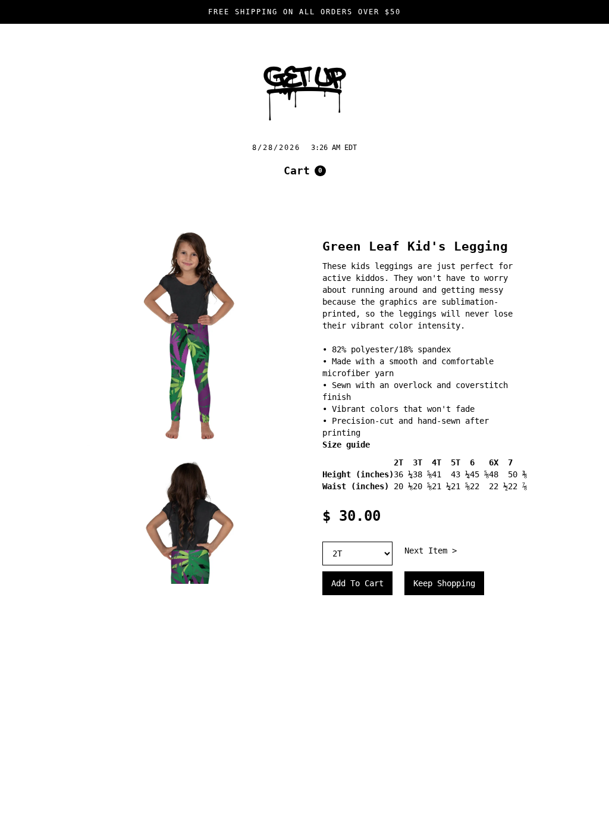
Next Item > (430, 550)
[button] (305, 171)
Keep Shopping (444, 583)
